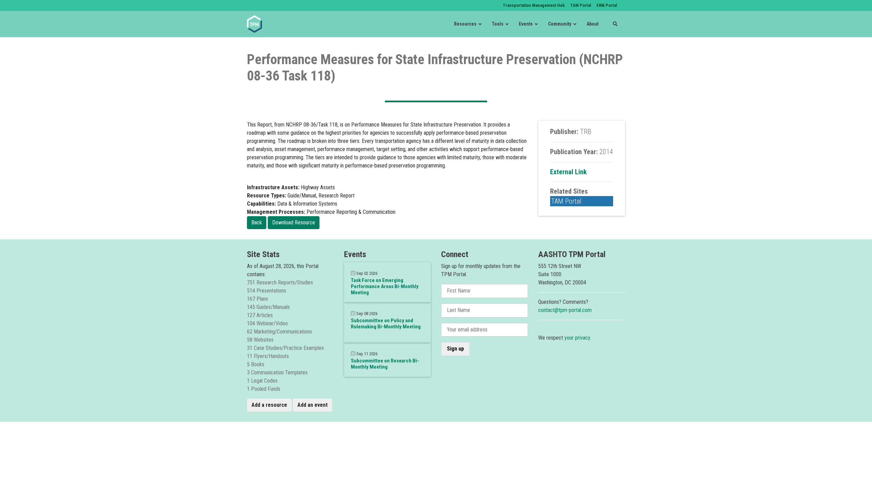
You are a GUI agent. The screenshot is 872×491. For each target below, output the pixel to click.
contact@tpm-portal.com (565, 310)
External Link (568, 172)
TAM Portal (566, 201)
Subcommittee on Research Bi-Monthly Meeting (385, 364)
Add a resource (269, 405)
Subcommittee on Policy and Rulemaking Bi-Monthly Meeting (386, 323)
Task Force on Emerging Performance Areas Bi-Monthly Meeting (385, 286)
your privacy (577, 337)
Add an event (312, 405)
